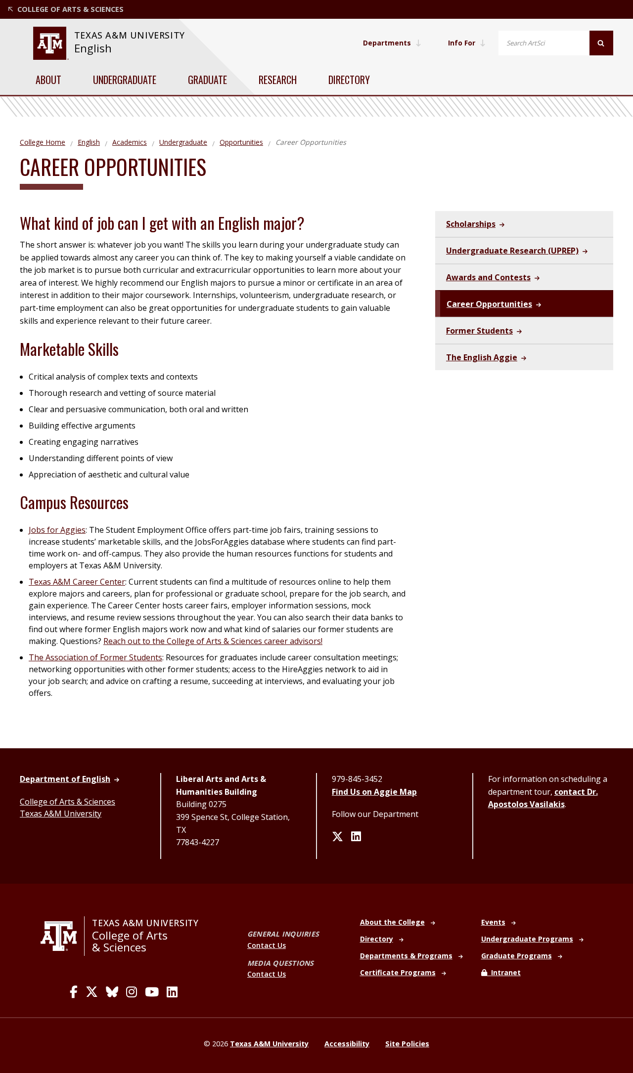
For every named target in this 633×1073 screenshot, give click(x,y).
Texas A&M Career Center (77, 581)
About (48, 79)
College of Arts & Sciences (67, 801)
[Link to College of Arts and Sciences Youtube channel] (152, 992)
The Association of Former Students (95, 657)
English (93, 48)
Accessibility (346, 1043)
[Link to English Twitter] (337, 837)
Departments (387, 42)
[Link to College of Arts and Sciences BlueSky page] (112, 992)
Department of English (65, 778)
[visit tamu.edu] (63, 936)
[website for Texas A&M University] (50, 43)
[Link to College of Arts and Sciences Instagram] (131, 992)
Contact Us (266, 945)
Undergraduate (124, 79)
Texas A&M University (60, 813)
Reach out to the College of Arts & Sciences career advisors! (212, 641)
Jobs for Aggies (57, 529)
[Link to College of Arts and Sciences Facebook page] (74, 992)
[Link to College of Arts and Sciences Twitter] (92, 992)
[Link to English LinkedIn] (356, 837)
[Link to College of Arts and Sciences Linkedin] (172, 992)
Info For (461, 42)
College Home (42, 142)
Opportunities (241, 142)
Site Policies (407, 1043)
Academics (129, 142)
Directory (349, 79)
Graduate (207, 79)
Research (278, 79)
